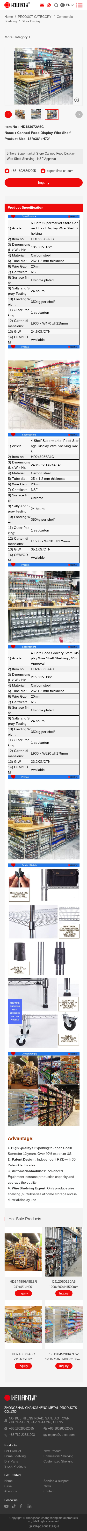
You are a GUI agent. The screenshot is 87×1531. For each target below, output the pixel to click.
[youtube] (6, 1506)
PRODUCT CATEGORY (34, 17)
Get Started (12, 1475)
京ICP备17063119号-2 (44, 1526)
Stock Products (15, 1466)
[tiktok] (14, 1506)
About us (10, 1491)
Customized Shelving (58, 1461)
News (47, 1486)
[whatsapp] (49, 5)
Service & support (56, 1481)
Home (9, 17)
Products (10, 1445)
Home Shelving (15, 1456)
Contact (49, 1491)
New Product (52, 1451)
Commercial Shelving (58, 1456)
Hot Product (12, 1451)
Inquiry (44, 183)
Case (8, 1486)
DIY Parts (11, 1461)
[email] (42, 5)
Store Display (31, 21)
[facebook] (22, 1506)
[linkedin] (30, 1506)
